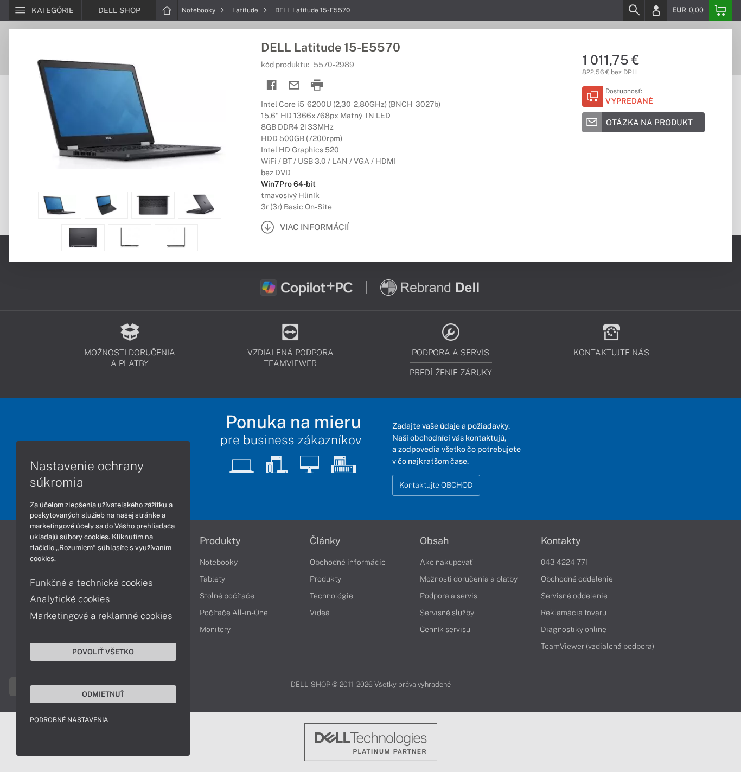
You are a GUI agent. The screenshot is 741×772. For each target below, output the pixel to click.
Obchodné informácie (348, 562)
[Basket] (720, 10)
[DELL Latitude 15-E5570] (129, 110)
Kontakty (561, 541)
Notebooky (199, 10)
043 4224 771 (565, 562)
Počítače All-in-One (234, 612)
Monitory (215, 629)
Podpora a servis (448, 595)
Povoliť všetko (103, 651)
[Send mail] (294, 85)
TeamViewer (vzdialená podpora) (597, 646)
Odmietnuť (103, 694)
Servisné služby (447, 612)
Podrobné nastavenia (69, 720)
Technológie (331, 595)
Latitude (246, 10)
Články (325, 541)
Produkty (220, 541)
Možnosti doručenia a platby (469, 579)
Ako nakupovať (446, 562)
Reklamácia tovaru (573, 612)
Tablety (212, 579)
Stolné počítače (227, 595)
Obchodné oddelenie (577, 579)
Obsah (434, 541)
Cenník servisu (445, 629)
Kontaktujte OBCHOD (436, 485)
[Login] (656, 10)
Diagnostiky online (573, 629)
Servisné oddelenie (574, 595)
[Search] (633, 10)
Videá (320, 612)
